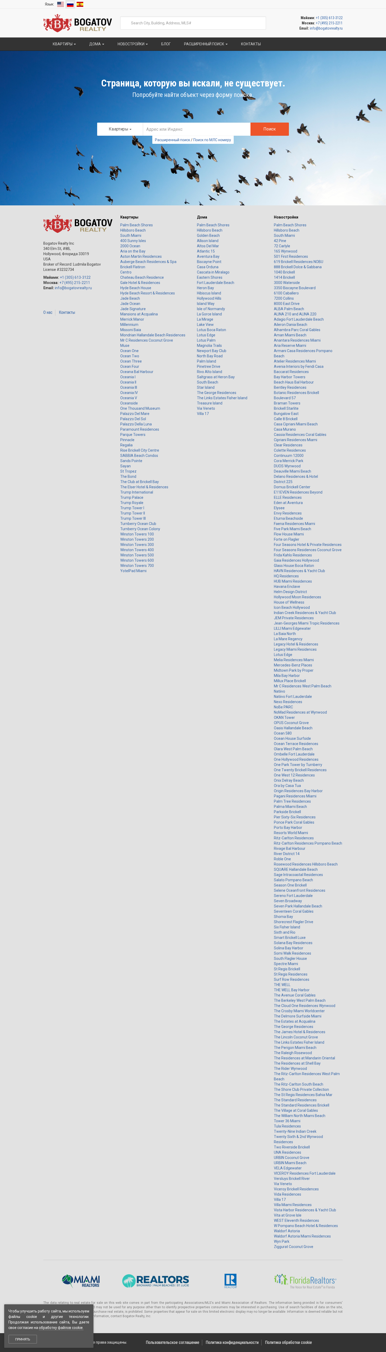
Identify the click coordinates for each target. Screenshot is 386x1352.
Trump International (136, 492)
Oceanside (129, 403)
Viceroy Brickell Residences (296, 1189)
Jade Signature (133, 309)
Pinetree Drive (208, 366)
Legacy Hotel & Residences (296, 644)
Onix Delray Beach (289, 780)
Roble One (282, 859)
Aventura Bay (208, 256)
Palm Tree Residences (292, 801)
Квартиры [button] (62, 44)
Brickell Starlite (286, 408)
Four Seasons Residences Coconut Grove (308, 550)
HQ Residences (286, 576)
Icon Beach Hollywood (292, 607)
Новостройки (286, 217)
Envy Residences (288, 513)
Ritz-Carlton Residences (294, 838)
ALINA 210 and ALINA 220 (295, 314)
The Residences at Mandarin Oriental (304, 1058)
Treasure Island (209, 403)
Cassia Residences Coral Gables (300, 435)
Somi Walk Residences (292, 953)
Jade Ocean (130, 304)
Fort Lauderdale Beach (215, 283)
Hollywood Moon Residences (297, 597)
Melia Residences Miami (294, 660)
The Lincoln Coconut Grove (296, 1037)
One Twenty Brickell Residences (300, 770)
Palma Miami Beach (290, 806)
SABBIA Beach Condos (139, 455)
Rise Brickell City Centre (139, 450)
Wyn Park (281, 1241)
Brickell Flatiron (132, 267)
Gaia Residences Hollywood (296, 560)
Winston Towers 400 (137, 550)
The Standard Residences (295, 1100)
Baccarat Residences (291, 372)
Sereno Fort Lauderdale (293, 896)
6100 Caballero (286, 293)
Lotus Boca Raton (211, 330)
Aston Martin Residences (141, 256)
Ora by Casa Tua (287, 786)
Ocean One (129, 351)
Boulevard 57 (285, 398)
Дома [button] (95, 44)
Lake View (205, 324)
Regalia (126, 445)
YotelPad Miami (133, 571)
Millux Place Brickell (290, 681)
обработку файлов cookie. (61, 1328)
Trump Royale (131, 503)
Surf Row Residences (291, 979)
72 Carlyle (282, 246)
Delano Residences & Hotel (296, 476)
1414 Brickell (284, 277)
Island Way (206, 304)
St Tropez (128, 471)
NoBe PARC (283, 707)
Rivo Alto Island (209, 372)
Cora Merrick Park (288, 461)
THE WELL (282, 985)
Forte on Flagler (286, 539)
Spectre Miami (286, 964)
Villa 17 (203, 414)
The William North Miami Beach (299, 1116)
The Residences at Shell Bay (297, 1063)
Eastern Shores (209, 277)
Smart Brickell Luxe (290, 937)
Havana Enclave (287, 586)
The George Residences (216, 393)
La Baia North (285, 634)
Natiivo (279, 691)
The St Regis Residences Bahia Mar (303, 1095)
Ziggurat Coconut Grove (293, 1247)
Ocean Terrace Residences (296, 744)
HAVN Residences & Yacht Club (299, 571)
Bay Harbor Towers (289, 377)
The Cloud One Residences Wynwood (304, 1006)
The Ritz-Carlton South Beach (298, 1084)
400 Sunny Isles (133, 241)
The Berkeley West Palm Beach (300, 1000)
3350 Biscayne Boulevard (295, 288)
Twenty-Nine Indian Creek (295, 1131)
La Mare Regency (288, 639)
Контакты (67, 312)
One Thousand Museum (140, 408)
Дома (202, 217)
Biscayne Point (209, 262)
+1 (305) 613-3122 (329, 18)
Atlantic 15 (206, 251)
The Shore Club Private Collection (301, 1089)
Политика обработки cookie (288, 1342)
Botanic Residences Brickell (296, 393)
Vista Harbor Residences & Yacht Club (305, 1210)
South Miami (130, 235)
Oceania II (128, 382)
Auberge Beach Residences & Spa (148, 262)
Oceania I (127, 377)
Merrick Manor (132, 319)
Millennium (129, 324)
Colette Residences (290, 450)
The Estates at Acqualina (294, 1021)
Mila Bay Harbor (287, 676)
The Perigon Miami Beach (295, 1048)
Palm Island (206, 361)
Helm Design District (290, 592)
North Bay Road (210, 356)
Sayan (125, 466)
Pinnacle (127, 440)
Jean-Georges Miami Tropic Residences (307, 623)
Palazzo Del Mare (134, 414)
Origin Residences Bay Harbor (298, 791)
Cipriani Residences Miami (295, 440)
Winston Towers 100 (137, 534)
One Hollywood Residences (296, 759)
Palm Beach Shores (136, 225)
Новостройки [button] (131, 44)
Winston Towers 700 (137, 565)
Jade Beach (130, 298)
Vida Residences (287, 1194)
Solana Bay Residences (293, 943)
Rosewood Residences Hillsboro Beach (306, 864)
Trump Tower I (132, 508)
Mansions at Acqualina (139, 314)
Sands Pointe (131, 461)
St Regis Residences (290, 974)
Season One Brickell (290, 885)
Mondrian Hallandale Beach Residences (152, 335)
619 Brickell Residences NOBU (298, 262)
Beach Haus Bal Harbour (294, 382)
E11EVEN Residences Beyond (298, 492)
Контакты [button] (250, 44)
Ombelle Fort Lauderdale (294, 754)
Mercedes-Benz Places (293, 665)
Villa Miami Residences (293, 1205)
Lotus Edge (206, 335)
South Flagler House (290, 958)
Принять (22, 1339)
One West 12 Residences (294, 775)
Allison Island (207, 241)
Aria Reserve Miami (290, 345)
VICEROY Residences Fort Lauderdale (305, 1173)
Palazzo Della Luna (136, 424)
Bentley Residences (290, 387)
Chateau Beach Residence (142, 277)
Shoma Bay (283, 917)
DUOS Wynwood (287, 466)
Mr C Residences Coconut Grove (146, 340)
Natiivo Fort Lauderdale (293, 696)
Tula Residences (287, 1126)
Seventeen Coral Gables (294, 911)
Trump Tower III (133, 518)
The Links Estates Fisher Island (222, 398)
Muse (124, 345)
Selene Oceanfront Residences (299, 890)
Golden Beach (208, 235)
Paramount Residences (139, 429)
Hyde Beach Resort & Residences (147, 293)
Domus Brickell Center (292, 487)
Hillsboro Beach (133, 230)
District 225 (283, 482)
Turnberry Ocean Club (138, 524)
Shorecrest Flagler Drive (293, 922)
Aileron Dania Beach (290, 324)
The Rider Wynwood (290, 1068)
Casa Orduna (207, 267)
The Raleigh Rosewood (293, 1053)
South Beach (207, 382)
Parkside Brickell (287, 812)
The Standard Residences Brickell (301, 1105)
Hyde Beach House (135, 288)
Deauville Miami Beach (292, 471)
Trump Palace (131, 497)
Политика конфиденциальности (232, 1342)
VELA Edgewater (288, 1168)
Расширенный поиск (172, 140)
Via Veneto (206, 408)
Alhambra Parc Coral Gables (297, 330)
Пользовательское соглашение (172, 1342)
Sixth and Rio (284, 932)
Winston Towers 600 (137, 560)
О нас (48, 312)
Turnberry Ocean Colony (140, 529)
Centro (126, 272)
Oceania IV (129, 393)
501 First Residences (291, 256)
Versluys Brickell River (292, 1178)
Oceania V (128, 398)
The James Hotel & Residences (299, 1032)
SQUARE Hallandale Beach (296, 869)
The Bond (128, 476)
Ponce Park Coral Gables (294, 822)
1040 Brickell (284, 272)
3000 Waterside (287, 283)
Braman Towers (287, 403)
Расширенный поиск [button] (204, 44)
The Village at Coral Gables (296, 1110)
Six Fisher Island (287, 927)
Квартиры (129, 217)
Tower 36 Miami (287, 1121)
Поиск (269, 129)
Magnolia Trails (209, 345)
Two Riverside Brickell (292, 1147)
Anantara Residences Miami (297, 340)
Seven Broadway (288, 901)
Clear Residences (288, 445)
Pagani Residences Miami (295, 796)
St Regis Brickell (287, 969)
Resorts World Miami (291, 833)
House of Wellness (289, 602)
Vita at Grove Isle (287, 1215)
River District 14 (287, 854)
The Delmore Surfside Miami (297, 1016)
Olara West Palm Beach (293, 749)
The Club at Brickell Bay (139, 482)
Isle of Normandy (211, 309)
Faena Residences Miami (294, 524)
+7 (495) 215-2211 (329, 23)
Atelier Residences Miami (295, 361)
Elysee (279, 508)
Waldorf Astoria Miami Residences (302, 1236)
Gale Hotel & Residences (140, 283)
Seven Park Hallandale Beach (298, 906)
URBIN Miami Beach (290, 1163)
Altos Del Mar (208, 246)
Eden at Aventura (288, 503)
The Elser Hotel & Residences (144, 487)
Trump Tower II (132, 513)
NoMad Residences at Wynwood (300, 712)
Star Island (206, 387)
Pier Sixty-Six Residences (295, 817)
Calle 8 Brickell (286, 419)
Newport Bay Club (211, 351)
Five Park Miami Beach (292, 529)
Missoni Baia (130, 330)
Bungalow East (286, 414)
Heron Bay (205, 288)
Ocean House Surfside (292, 738)
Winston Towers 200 (137, 539)
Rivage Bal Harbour (289, 848)
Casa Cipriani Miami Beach (296, 424)
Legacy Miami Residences (295, 649)
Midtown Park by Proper (294, 670)
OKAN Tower (284, 717)
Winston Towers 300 (137, 545)
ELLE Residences (288, 497)
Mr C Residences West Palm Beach (302, 686)
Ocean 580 (283, 733)
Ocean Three (131, 361)
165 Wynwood (285, 251)
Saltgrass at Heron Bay (216, 377)
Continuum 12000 (289, 455)
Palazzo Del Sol (133, 419)
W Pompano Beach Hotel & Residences (306, 1226)
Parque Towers (132, 435)
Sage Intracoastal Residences (298, 875)
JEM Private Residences (294, 618)
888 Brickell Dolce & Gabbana (298, 267)
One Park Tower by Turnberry (298, 765)
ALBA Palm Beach (289, 309)
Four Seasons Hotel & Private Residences (308, 545)
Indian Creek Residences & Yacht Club (305, 613)
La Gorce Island (209, 314)
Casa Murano (285, 429)
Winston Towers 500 (137, 555)
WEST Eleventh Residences (296, 1220)
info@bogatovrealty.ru (326, 28)
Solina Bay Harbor (288, 948)
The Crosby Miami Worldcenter (299, 1011)
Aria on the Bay (132, 251)
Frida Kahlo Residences (293, 555)
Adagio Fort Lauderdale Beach (299, 319)
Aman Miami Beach (290, 335)
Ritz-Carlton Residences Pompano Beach (308, 843)
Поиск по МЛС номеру (212, 140)
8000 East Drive (287, 304)
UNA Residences (287, 1152)
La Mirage (205, 319)
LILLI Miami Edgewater (292, 628)
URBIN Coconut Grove (291, 1158)
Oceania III (128, 387)
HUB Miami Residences (293, 581)
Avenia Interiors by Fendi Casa (299, 366)
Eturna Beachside (288, 518)
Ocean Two (129, 356)
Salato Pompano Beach (293, 880)
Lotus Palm (206, 340)
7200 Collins (284, 298)
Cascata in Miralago (213, 272)
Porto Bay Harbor (288, 827)
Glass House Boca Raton (294, 565)
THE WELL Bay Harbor (292, 990)
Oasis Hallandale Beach (293, 728)
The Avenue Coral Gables (295, 995)
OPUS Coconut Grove (291, 723)
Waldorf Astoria (287, 1231)
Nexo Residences (288, 702)
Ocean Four (129, 366)
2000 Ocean (130, 246)
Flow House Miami (289, 534)
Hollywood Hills (209, 298)
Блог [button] (165, 44)
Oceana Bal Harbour (136, 372)
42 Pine (280, 241)
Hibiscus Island (209, 293)
